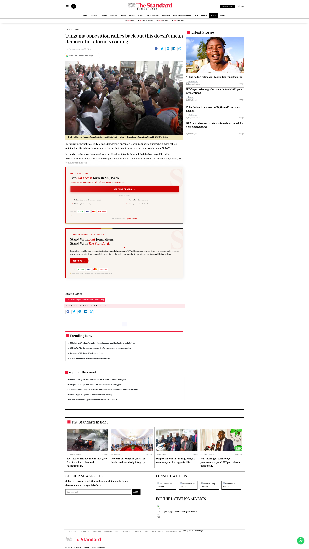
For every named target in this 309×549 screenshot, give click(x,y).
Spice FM (163, 20)
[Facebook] (167, 485)
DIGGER (222, 15)
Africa (76, 29)
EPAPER (213, 15)
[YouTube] (232, 485)
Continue (79, 261)
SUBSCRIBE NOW (227, 6)
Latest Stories (202, 32)
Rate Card (97, 532)
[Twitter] (189, 485)
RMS (146, 532)
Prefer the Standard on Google (81, 56)
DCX (117, 532)
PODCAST (204, 15)
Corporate (73, 532)
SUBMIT (136, 492)
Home (69, 29)
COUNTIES (94, 15)
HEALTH (131, 15)
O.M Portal (126, 532)
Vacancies (108, 532)
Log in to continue (131, 218)
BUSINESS (113, 15)
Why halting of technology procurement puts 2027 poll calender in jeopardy (221, 462)
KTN (196, 15)
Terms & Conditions (173, 532)
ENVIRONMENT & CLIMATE (182, 15)
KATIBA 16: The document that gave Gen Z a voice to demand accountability (87, 462)
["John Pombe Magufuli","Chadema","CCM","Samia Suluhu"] (85, 300)
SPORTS (140, 15)
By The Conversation (74, 49)
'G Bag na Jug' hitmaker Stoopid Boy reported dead (214, 77)
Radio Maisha (146, 20)
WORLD (123, 15)
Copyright (138, 532)
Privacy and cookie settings (193, 531)
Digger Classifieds (174, 512)
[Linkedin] (210, 485)
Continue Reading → (124, 189)
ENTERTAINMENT (153, 15)
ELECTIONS (166, 15)
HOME (85, 15)
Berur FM (179, 20)
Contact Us (85, 532)
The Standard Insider (89, 422)
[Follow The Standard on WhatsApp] (300, 540)
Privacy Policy (157, 532)
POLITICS (104, 15)
